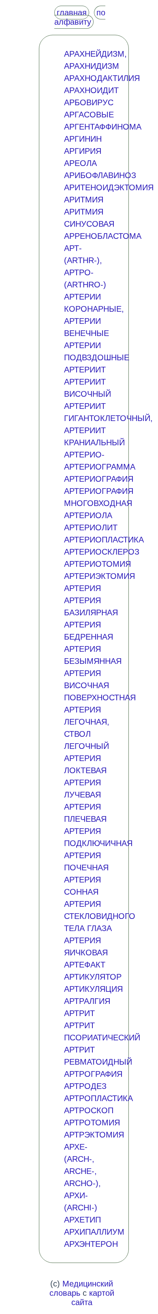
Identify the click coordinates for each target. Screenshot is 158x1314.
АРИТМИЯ (83, 199)
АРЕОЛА (80, 163)
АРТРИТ (79, 1013)
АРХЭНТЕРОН (91, 1244)
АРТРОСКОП (88, 1110)
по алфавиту (79, 17)
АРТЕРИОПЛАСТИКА (104, 539)
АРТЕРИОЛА (88, 515)
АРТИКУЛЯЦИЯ (93, 988)
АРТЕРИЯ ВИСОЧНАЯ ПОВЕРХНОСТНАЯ (100, 685)
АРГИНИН (83, 138)
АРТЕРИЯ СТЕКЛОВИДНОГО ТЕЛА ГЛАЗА (99, 916)
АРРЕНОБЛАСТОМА (102, 236)
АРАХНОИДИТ (91, 90)
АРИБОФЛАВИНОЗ (100, 175)
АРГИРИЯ (82, 151)
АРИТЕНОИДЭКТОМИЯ (109, 187)
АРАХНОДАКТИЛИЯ (102, 78)
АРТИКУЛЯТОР (93, 976)
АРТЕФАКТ (84, 964)
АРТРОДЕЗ (85, 1086)
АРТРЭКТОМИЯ (94, 1134)
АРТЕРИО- (84, 454)
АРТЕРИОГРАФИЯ (98, 478)
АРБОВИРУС (88, 102)
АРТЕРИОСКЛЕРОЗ (101, 551)
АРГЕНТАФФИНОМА (102, 126)
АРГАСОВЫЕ (89, 114)
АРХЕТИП (82, 1219)
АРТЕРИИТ (85, 369)
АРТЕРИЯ (82, 588)
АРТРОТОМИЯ (92, 1122)
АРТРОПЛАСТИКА (98, 1098)
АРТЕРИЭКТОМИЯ (99, 576)
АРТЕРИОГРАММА (99, 466)
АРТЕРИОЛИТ (90, 527)
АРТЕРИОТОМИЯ (97, 563)
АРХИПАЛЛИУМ (94, 1231)
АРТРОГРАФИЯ (93, 1073)
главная (72, 12)
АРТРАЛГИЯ (87, 1001)
